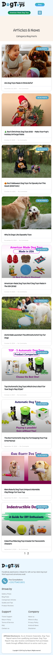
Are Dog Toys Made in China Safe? (18, 83)
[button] (40, 13)
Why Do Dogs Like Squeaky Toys (18, 235)
